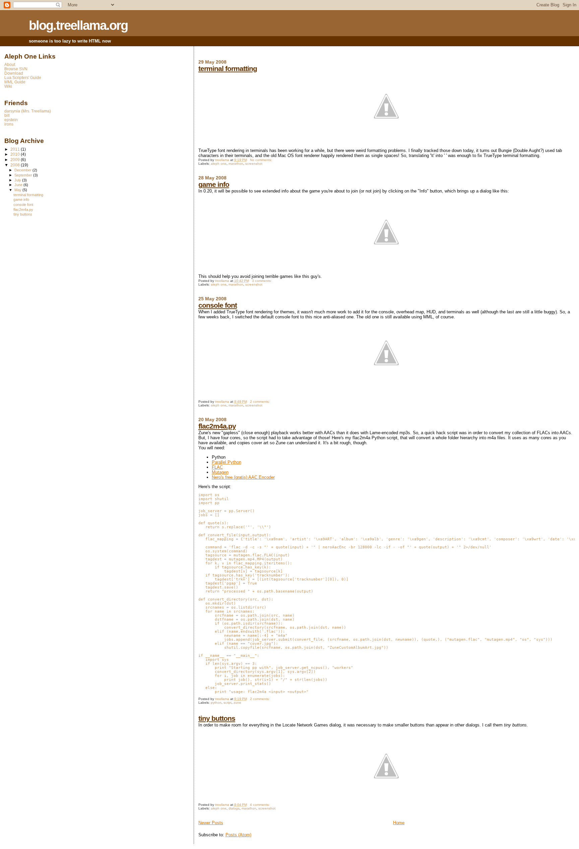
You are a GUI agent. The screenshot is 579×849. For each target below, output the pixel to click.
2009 (15, 159)
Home (398, 822)
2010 (15, 154)
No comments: (261, 160)
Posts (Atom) (238, 834)
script (227, 702)
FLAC (217, 467)
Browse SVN (15, 69)
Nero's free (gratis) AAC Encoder (243, 477)
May (18, 190)
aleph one (219, 163)
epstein (11, 120)
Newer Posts (210, 822)
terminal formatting (227, 68)
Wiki (8, 86)
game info (213, 184)
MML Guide (14, 82)
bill (7, 115)
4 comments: (260, 804)
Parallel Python (226, 462)
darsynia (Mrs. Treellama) (27, 111)
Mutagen (220, 472)
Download (13, 73)
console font (217, 305)
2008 (15, 165)
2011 (15, 149)
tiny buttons (216, 718)
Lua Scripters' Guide (22, 77)
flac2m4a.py (217, 426)
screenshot (253, 163)
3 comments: (262, 281)
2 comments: (260, 401)
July (18, 180)
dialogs (234, 808)
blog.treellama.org (78, 25)
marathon (236, 163)
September (23, 175)
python (216, 702)
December (23, 170)
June (18, 185)
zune (237, 702)
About (9, 64)
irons (8, 124)
